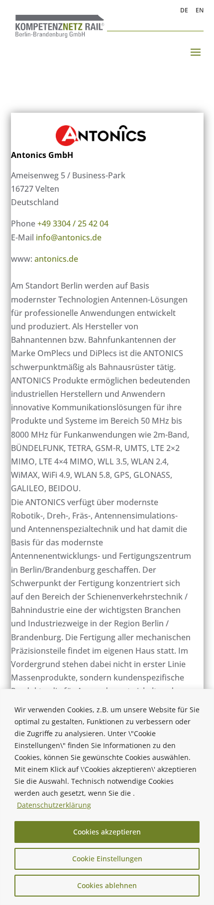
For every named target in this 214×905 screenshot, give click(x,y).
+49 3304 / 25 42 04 (72, 223)
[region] (107, 797)
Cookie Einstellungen (107, 858)
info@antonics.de (69, 237)
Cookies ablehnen (107, 885)
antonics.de (56, 258)
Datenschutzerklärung (54, 805)
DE (184, 10)
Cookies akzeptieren (107, 831)
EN (200, 10)
